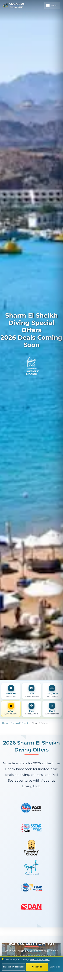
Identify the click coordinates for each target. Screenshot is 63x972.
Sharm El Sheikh (20, 723)
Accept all (37, 967)
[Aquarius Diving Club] (13, 6)
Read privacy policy (40, 959)
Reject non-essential (13, 967)
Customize (55, 967)
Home (5, 723)
